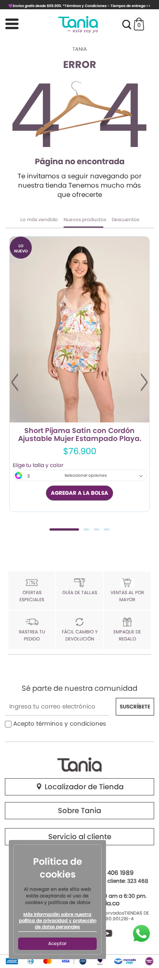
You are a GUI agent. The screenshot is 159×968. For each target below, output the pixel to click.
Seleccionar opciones (85, 475)
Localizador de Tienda (83, 787)
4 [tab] (107, 529)
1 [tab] (64, 529)
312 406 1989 (115, 873)
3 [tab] (96, 529)
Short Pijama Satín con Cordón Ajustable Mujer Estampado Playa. (79, 435)
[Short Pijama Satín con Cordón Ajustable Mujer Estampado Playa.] (79, 329)
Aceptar (57, 943)
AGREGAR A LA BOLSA (79, 493)
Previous (14, 382)
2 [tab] (86, 529)
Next (144, 382)
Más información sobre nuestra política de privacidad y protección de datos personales (57, 921)
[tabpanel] (79, 374)
